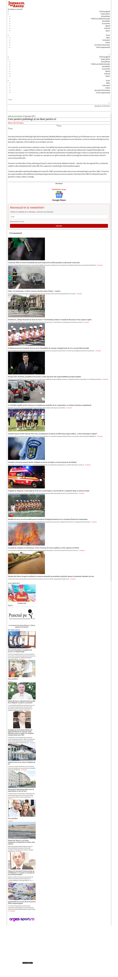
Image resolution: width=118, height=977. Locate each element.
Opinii (107, 26)
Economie (106, 23)
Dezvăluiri (106, 21)
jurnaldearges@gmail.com (26, 931)
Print (108, 35)
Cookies (71, 972)
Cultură (107, 28)
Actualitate (105, 16)
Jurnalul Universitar (102, 45)
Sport (108, 31)
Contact (47, 972)
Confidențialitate (59, 972)
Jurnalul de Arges (17, 123)
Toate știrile (105, 14)
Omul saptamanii (103, 47)
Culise (107, 42)
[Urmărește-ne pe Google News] (59, 196)
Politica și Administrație (100, 19)
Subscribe (59, 226)
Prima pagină (104, 11)
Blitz (108, 38)
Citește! (100, 265)
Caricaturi (106, 40)
